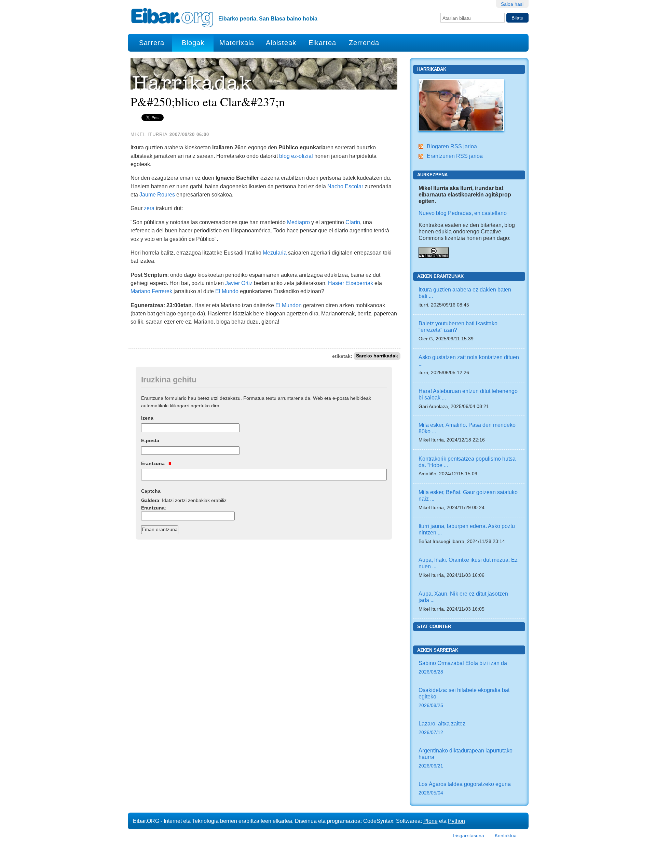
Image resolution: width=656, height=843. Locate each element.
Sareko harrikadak (377, 356)
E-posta (150, 440)
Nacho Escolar (345, 186)
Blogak (193, 42)
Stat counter (434, 626)
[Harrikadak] (461, 104)
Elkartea (322, 42)
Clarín (352, 222)
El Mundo (226, 291)
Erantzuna (153, 463)
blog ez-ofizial (296, 156)
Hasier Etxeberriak (350, 283)
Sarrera (151, 42)
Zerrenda (364, 42)
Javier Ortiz (238, 283)
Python (456, 821)
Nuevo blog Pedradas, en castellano (463, 213)
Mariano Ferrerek (151, 291)
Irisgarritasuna (468, 835)
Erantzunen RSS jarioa (455, 156)
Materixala (236, 42)
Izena (147, 418)
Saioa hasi (512, 4)
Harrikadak (431, 69)
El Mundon (288, 305)
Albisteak (281, 42)
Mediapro (298, 222)
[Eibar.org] (172, 17)
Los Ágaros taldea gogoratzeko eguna (465, 788)
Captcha (151, 491)
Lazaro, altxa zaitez (442, 727)
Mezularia (275, 252)
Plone (430, 821)
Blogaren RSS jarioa (452, 146)
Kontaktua (506, 835)
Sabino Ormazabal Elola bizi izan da (463, 667)
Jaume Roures (157, 194)
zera (149, 208)
